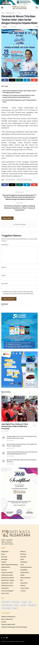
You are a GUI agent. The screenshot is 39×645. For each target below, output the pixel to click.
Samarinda (23, 583)
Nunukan (23, 557)
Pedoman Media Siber (8, 624)
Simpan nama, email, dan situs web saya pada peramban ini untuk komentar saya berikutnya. (18, 292)
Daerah (3, 562)
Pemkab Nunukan (26, 567)
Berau (3, 554)
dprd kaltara (5, 602)
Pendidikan (23, 570)
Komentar (5, 244)
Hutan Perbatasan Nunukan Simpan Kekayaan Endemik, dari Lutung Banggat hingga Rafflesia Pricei (22, 453)
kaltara (16, 605)
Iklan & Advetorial (7, 619)
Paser (22, 564)
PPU (21, 580)
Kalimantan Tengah (7, 580)
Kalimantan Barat (7, 575)
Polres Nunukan (25, 578)
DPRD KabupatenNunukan (9, 564)
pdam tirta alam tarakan (24, 179)
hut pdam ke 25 (10, 179)
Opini (22, 559)
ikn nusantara (15, 602)
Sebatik (22, 585)
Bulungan (4, 559)
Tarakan (18, 13)
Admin (5, 27)
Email (3, 275)
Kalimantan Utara (10, 13)
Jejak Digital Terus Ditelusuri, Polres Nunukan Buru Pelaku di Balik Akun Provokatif (14, 426)
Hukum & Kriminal (7, 572)
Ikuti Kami (4, 304)
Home (3, 13)
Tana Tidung (24, 588)
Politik (22, 575)
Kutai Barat (5, 588)
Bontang (4, 557)
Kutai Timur (5, 593)
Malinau (23, 551)
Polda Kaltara (24, 572)
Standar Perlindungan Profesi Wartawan (14, 627)
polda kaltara (32, 605)
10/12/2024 (13, 27)
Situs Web (4, 283)
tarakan (15, 608)
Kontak (3, 622)
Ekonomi (4, 570)
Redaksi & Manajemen (8, 616)
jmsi (30, 602)
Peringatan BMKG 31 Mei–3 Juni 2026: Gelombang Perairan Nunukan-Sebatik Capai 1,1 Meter (22, 437)
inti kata (24, 602)
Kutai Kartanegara (7, 591)
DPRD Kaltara (5, 567)
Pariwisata (23, 562)
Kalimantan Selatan (7, 578)
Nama (4, 267)
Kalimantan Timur (7, 583)
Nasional (23, 554)
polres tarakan (6, 608)
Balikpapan (5, 551)
